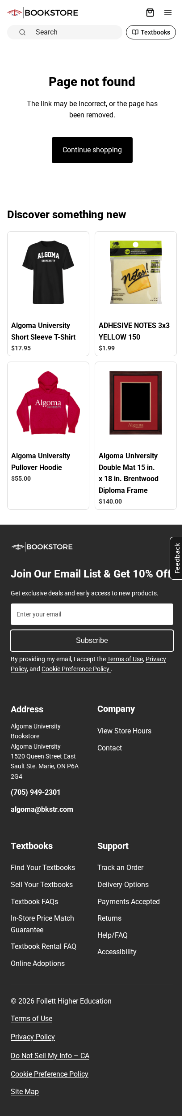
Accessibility (114, 965)
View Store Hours (122, 743)
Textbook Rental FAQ (43, 959)
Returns (107, 931)
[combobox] (74, 31)
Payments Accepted (126, 914)
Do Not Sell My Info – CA (50, 1068)
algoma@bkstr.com (42, 822)
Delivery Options (120, 897)
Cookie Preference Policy (76, 681)
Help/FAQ (110, 948)
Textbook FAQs (34, 914)
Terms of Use (125, 672)
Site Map (25, 1104)
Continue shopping (90, 150)
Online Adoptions (38, 976)
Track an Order (118, 880)
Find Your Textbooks (43, 880)
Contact (107, 760)
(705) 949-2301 (36, 805)
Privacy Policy (33, 1050)
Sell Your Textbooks (42, 897)
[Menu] (163, 13)
